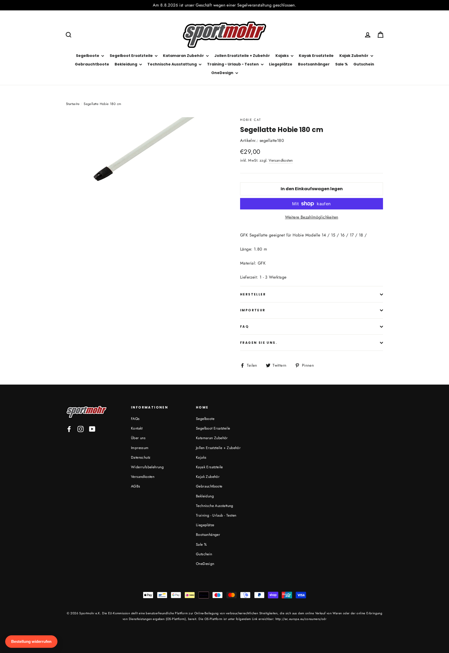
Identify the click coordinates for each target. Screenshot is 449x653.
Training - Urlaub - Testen (233, 64)
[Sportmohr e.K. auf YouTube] (92, 429)
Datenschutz (140, 457)
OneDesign (222, 72)
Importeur (253, 310)
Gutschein (363, 64)
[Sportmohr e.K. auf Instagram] (80, 429)
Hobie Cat (250, 119)
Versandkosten (281, 160)
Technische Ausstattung (172, 64)
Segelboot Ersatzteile (132, 55)
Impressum (140, 447)
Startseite (73, 103)
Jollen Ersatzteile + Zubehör (242, 55)
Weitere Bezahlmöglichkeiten (311, 217)
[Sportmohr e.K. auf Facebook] (69, 429)
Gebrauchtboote (92, 64)
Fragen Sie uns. (258, 342)
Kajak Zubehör (354, 55)
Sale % (341, 64)
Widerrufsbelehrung (147, 467)
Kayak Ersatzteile (316, 55)
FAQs (135, 418)
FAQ (244, 326)
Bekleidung (126, 64)
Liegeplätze (280, 64)
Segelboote (88, 55)
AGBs (135, 486)
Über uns (138, 437)
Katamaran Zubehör (184, 55)
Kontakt (137, 428)
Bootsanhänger (314, 64)
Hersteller (253, 294)
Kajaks (282, 55)
